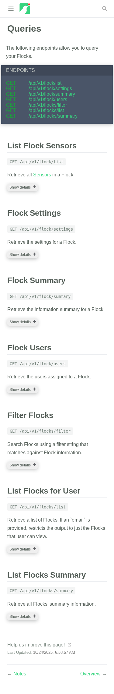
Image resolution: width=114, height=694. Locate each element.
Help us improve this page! (36, 644)
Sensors (42, 174)
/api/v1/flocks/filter (48, 105)
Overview (91, 673)
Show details (20, 187)
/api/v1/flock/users (48, 99)
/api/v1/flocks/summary (53, 116)
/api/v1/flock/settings (50, 88)
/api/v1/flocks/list (46, 110)
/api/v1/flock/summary (52, 94)
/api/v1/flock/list (45, 83)
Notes (19, 673)
